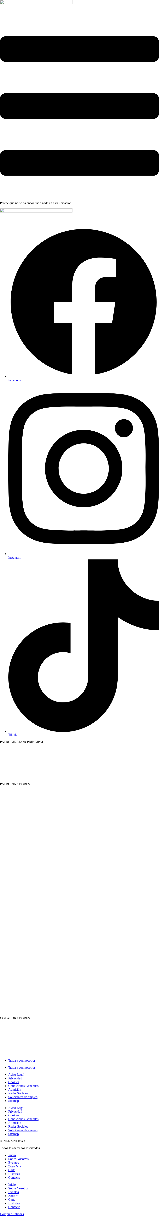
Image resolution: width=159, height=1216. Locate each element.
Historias (14, 1174)
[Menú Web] (79, 196)
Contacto (14, 1177)
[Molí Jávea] (36, 3)
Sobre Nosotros (18, 1159)
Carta (11, 1170)
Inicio (12, 1155)
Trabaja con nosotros (21, 1060)
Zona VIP (14, 1166)
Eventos (13, 1162)
